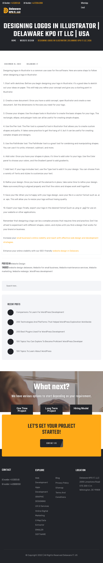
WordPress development (41, 271)
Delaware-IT (32, 64)
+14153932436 (15, 3)
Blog (58, 478)
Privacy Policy (62, 483)
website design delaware (20, 267)
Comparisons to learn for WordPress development (40, 312)
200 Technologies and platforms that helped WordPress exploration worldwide (53, 322)
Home (14, 41)
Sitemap (59, 488)
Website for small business (45, 267)
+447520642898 (37, 3)
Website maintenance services (73, 267)
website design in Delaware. (66, 251)
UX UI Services (42, 506)
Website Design (27, 41)
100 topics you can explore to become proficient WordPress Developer (49, 341)
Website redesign (21, 271)
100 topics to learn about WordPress (33, 351)
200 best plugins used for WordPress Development (40, 331)
